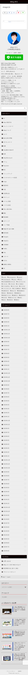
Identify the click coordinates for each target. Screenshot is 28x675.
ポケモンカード (14, 142)
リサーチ (14, 256)
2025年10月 (14, 337)
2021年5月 (14, 531)
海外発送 (10, 293)
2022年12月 (14, 460)
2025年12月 (14, 329)
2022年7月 (14, 479)
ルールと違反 (14, 201)
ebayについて (14, 130)
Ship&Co (14, 240)
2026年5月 (14, 318)
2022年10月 (14, 468)
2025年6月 (14, 353)
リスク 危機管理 (17, 288)
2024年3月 (14, 408)
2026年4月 (14, 322)
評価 (20, 297)
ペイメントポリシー (7, 288)
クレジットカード (14, 126)
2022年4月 (14, 491)
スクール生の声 (6, 286)
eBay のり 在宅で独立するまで (12, 564)
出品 (14, 189)
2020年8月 (14, 542)
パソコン (22, 286)
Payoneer (14, 165)
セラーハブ (14, 221)
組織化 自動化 (14, 264)
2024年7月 (14, 393)
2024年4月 (14, 404)
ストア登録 (14, 225)
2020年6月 (14, 550)
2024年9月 (14, 385)
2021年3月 (14, 535)
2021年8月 (14, 519)
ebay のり (14, 2)
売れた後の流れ (14, 209)
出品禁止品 (14, 193)
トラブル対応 (14, 205)
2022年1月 (14, 503)
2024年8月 (14, 389)
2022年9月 (14, 472)
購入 (14, 169)
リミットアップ (14, 173)
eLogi (14, 181)
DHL (14, 252)
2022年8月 (14, 475)
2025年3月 (14, 365)
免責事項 (19, 671)
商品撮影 (14, 217)
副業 (24, 288)
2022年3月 (14, 495)
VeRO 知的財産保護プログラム (9, 281)
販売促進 (14, 232)
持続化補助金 (21, 290)
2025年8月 (14, 345)
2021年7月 (14, 523)
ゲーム (14, 161)
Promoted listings (6, 279)
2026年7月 (14, 314)
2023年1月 (14, 456)
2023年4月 (14, 444)
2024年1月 (14, 416)
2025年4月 (14, 361)
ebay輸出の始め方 (14, 150)
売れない (13, 290)
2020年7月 (14, 546)
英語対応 (14, 185)
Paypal (20, 277)
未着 (4, 293)
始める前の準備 (14, 138)
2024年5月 (14, 400)
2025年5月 (14, 357)
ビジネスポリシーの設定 (14, 177)
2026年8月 (14, 310)
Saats (14, 279)
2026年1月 (14, 326)
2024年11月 (14, 377)
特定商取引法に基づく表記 (10, 568)
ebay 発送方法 (14, 122)
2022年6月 (14, 483)
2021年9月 (14, 515)
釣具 (14, 154)
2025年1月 (14, 369)
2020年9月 (14, 539)
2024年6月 (14, 396)
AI (14, 118)
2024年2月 (14, 412)
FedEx (14, 248)
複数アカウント (12, 297)
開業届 (17, 299)
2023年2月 (14, 452)
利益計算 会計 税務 (14, 229)
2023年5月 (14, 440)
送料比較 (10, 299)
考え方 (5, 297)
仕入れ (14, 260)
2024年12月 (14, 373)
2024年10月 (14, 381)
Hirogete (14, 236)
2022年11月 (14, 464)
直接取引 (15, 295)
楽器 (14, 146)
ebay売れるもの (14, 157)
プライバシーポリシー (9, 572)
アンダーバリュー (21, 281)
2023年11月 (14, 424)
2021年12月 (14, 507)
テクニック (15, 286)
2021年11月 (14, 511)
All (14, 268)
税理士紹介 (22, 295)
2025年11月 (14, 333)
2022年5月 (14, 487)
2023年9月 (14, 428)
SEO (20, 279)
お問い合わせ (7, 561)
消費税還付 (18, 293)
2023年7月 (14, 432)
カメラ (14, 134)
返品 (4, 299)
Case (4, 277)
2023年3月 (14, 448)
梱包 (14, 213)
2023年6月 (14, 436)
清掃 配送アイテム (6, 295)
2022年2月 (14, 499)
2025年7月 (14, 349)
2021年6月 (14, 527)
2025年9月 (14, 341)
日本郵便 (14, 244)
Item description (12, 277)
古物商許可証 (6, 290)
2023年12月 (14, 420)
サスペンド (14, 197)
